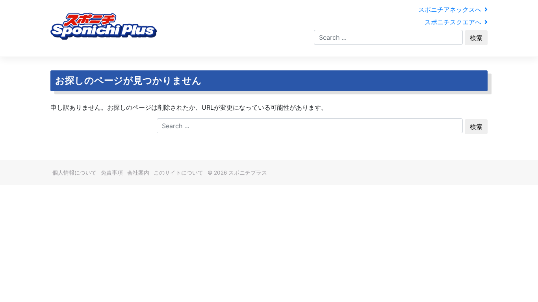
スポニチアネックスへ (449, 9)
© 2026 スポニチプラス (237, 172)
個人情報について (74, 172)
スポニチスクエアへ (453, 22)
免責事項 (112, 172)
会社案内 (138, 172)
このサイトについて (178, 172)
